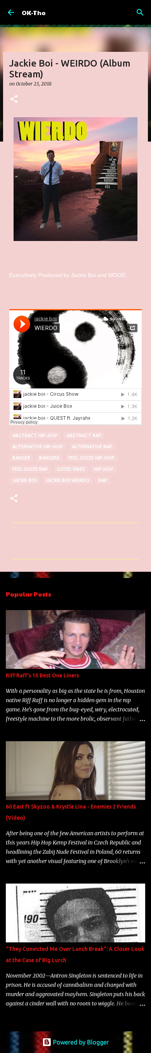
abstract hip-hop (35, 435)
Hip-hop (103, 469)
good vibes (71, 469)
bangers (49, 457)
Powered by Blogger (80, 1042)
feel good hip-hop (92, 457)
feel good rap (30, 469)
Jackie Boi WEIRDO (67, 480)
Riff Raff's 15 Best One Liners (42, 675)
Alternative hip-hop (37, 446)
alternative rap (92, 446)
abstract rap (84, 435)
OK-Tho (34, 12)
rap (102, 480)
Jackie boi (24, 480)
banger (21, 457)
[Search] (140, 12)
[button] (14, 99)
